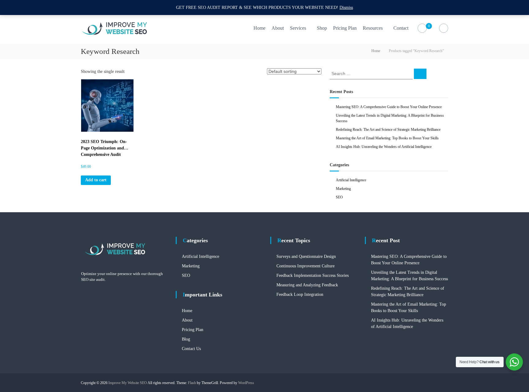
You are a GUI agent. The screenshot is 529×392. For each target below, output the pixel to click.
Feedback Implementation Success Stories (312, 275)
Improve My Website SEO (127, 383)
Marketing (343, 189)
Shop (322, 28)
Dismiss (346, 7)
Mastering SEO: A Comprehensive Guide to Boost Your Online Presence (389, 107)
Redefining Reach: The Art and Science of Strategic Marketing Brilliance (388, 129)
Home (259, 28)
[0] (422, 28)
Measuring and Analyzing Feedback (307, 285)
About (278, 28)
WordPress (246, 383)
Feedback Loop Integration (299, 294)
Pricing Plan (345, 28)
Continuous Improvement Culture (305, 266)
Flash (192, 383)
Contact (400, 28)
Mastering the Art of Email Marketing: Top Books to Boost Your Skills (387, 138)
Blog (186, 339)
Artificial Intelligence (351, 180)
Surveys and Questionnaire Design (306, 256)
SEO (339, 197)
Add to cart (96, 180)
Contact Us (191, 348)
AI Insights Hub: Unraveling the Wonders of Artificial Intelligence (384, 147)
